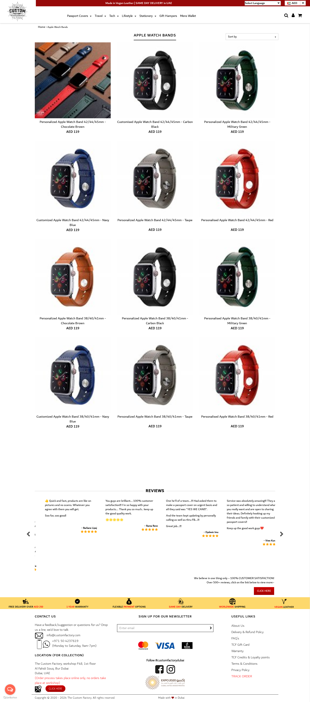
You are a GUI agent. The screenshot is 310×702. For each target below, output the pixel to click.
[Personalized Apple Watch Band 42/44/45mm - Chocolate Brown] (73, 80)
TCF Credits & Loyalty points (250, 657)
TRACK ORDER (241, 676)
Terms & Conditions (244, 663)
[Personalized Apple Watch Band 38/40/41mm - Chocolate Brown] (73, 277)
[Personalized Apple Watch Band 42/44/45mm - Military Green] (237, 80)
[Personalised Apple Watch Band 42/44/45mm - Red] (237, 179)
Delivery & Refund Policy (247, 632)
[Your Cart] (298, 15)
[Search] (285, 15)
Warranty (237, 651)
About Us (237, 625)
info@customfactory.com (63, 635)
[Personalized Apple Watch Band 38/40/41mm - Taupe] (155, 375)
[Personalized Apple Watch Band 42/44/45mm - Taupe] (155, 179)
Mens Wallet (188, 16)
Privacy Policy (240, 670)
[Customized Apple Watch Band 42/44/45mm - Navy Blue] (73, 179)
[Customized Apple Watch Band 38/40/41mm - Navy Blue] (73, 375)
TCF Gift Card (240, 644)
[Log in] (292, 16)
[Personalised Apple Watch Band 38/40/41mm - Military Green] (237, 277)
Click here (264, 591)
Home (41, 27)
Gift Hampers (168, 16)
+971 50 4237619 (65, 641)
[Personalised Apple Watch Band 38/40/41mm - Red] (237, 375)
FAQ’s (235, 638)
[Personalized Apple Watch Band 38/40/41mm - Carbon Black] (155, 277)
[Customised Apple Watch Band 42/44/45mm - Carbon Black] (155, 80)
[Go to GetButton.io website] (10, 697)
